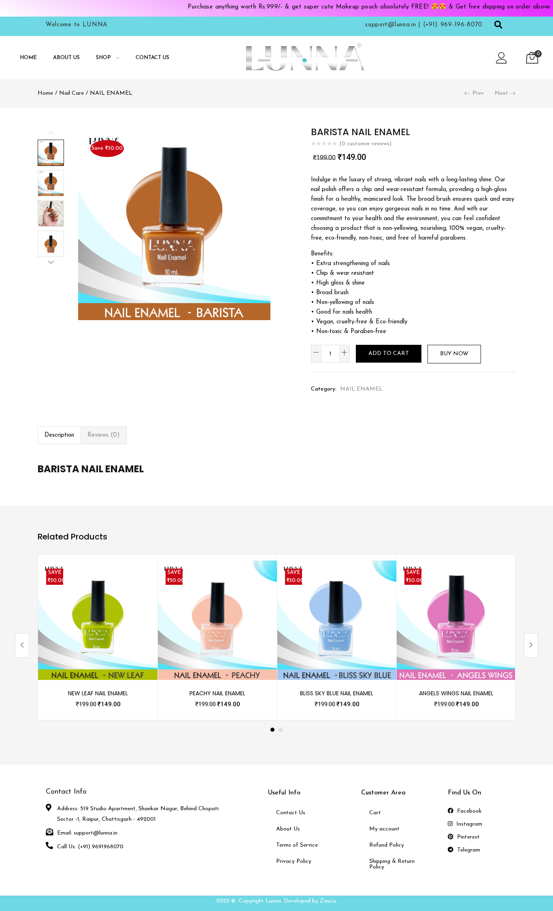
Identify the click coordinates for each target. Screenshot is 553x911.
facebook (468, 811)
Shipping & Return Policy (392, 864)
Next (501, 93)
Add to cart (388, 353)
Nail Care (71, 93)
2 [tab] (281, 730)
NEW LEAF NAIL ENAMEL (98, 693)
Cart (375, 813)
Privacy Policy (293, 861)
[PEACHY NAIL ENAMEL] (217, 620)
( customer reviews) (365, 144)
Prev (478, 93)
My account (384, 829)
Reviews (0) (103, 435)
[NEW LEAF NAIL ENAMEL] (97, 620)
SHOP (104, 57)
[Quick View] (142, 576)
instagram (468, 824)
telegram (467, 850)
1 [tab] (272, 730)
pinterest (467, 837)
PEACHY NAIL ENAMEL (217, 693)
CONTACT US (152, 57)
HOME (28, 57)
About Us (288, 829)
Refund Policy (386, 845)
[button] (532, 58)
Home (45, 93)
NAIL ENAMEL (111, 93)
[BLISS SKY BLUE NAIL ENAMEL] (336, 620)
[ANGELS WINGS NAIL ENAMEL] (456, 620)
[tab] (59, 435)
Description (59, 435)
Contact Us (290, 813)
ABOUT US (66, 57)
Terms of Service (297, 845)
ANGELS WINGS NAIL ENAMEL (456, 693)
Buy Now (454, 354)
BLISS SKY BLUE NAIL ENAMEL (336, 693)
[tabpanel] (97, 637)
